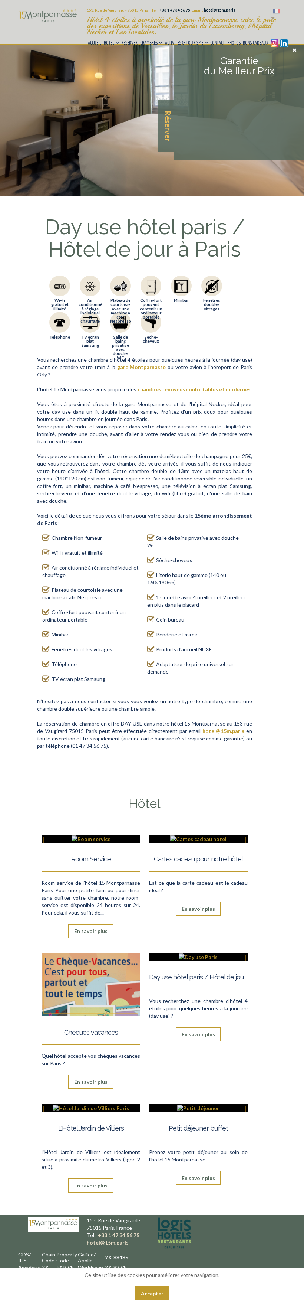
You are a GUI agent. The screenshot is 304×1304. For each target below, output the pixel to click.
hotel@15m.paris (219, 10)
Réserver (129, 43)
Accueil (94, 43)
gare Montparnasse (141, 367)
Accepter (152, 1293)
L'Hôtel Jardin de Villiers (91, 1128)
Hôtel (109, 43)
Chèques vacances (91, 1032)
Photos (234, 43)
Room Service (91, 859)
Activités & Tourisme (184, 43)
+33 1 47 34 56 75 (174, 10)
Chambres (149, 43)
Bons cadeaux (255, 43)
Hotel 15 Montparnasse (48, 23)
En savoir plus (91, 931)
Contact (217, 43)
